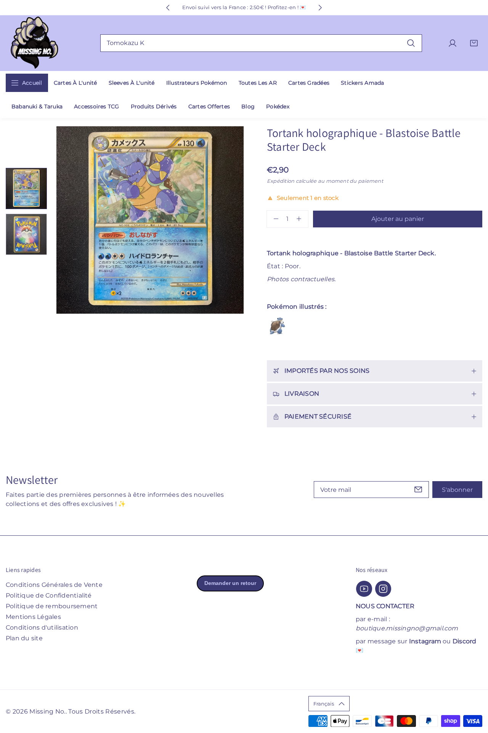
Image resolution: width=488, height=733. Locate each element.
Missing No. (47, 711)
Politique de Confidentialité (49, 595)
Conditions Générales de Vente (54, 584)
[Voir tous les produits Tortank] (277, 326)
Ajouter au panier (397, 218)
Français (323, 704)
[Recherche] (411, 43)
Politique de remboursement (52, 606)
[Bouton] (168, 7)
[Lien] (34, 43)
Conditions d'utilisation (42, 627)
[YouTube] (364, 588)
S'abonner (457, 489)
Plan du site (24, 638)
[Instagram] (383, 588)
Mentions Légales (33, 616)
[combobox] (261, 43)
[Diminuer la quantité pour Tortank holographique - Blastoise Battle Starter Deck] (272, 219)
